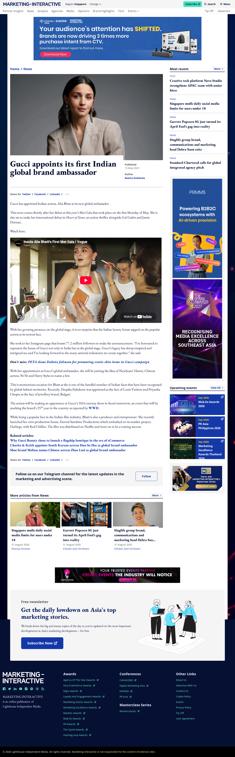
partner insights (13, 11)
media (70, 11)
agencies (57, 11)
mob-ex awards (74, 718)
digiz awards (72, 691)
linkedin (55, 194)
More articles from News (84, 495)
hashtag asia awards (75, 735)
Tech (172, 76)
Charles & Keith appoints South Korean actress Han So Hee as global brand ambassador (73, 445)
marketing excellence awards (80, 707)
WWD (93, 408)
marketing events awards (78, 702)
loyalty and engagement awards (82, 696)
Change (94, 4)
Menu (226, 4)
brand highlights (104, 11)
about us (181, 680)
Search (212, 4)
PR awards (71, 724)
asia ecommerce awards (77, 685)
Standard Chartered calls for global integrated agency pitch (195, 165)
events (132, 11)
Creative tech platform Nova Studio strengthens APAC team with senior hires (196, 85)
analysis (43, 11)
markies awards (74, 713)
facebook (40, 194)
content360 (128, 680)
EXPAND (126, 691)
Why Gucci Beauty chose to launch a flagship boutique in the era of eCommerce (67, 440)
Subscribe (193, 4)
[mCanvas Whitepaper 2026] (117, 38)
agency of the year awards (79, 680)
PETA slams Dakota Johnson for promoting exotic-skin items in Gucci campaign (88, 362)
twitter (26, 194)
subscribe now (45, 644)
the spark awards (75, 729)
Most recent (195, 69)
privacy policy (183, 707)
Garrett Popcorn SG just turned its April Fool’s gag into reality (195, 124)
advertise (224, 11)
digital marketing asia (133, 685)
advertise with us (186, 685)
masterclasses (129, 711)
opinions (83, 11)
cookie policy (183, 696)
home (14, 69)
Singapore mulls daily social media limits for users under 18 (194, 106)
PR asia (125, 696)
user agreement (185, 718)
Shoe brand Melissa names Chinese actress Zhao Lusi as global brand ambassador (68, 450)
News (27, 69)
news (30, 11)
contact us (182, 691)
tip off (209, 11)
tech (121, 11)
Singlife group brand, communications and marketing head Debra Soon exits (193, 144)
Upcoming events (195, 388)
